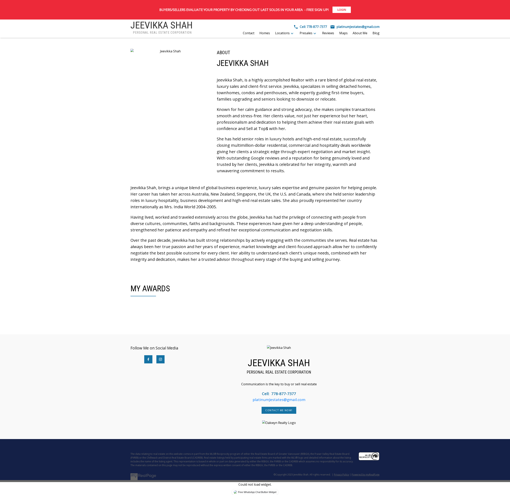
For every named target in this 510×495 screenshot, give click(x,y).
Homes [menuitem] (264, 33)
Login (341, 10)
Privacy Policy (341, 474)
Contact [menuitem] (248, 33)
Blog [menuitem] (376, 33)
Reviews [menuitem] (328, 33)
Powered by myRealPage (366, 474)
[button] (148, 359)
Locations (282, 33)
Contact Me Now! (278, 410)
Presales (306, 33)
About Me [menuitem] (360, 33)
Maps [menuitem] (343, 33)
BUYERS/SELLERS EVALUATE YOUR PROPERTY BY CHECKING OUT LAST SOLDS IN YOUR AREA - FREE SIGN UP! (244, 9)
